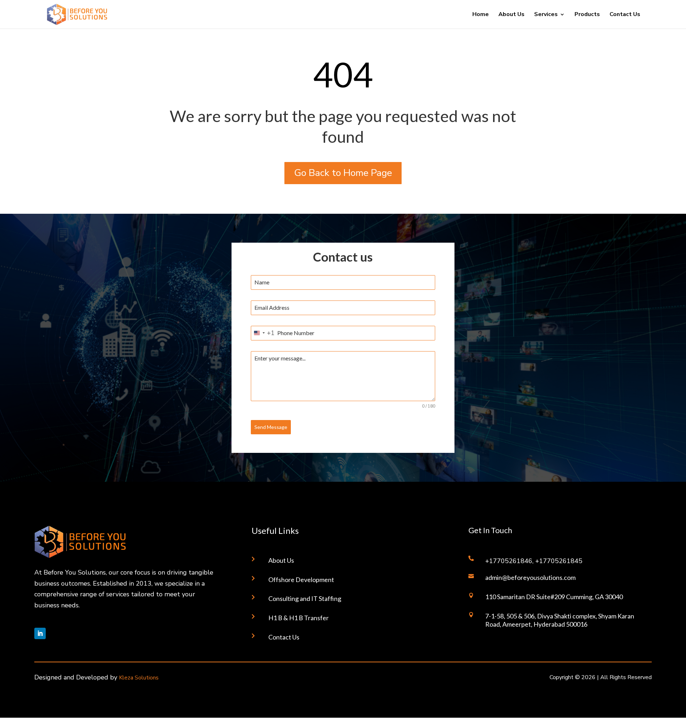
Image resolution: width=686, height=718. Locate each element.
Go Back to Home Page (343, 172)
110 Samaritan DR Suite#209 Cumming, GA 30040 (554, 597)
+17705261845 (558, 561)
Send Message (270, 427)
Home (480, 15)
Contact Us (625, 15)
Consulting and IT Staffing (304, 598)
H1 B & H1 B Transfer (298, 618)
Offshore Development (301, 579)
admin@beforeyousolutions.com (530, 577)
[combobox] (263, 333)
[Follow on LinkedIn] (40, 633)
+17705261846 (508, 561)
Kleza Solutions (139, 678)
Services (546, 15)
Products (587, 15)
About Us (511, 15)
